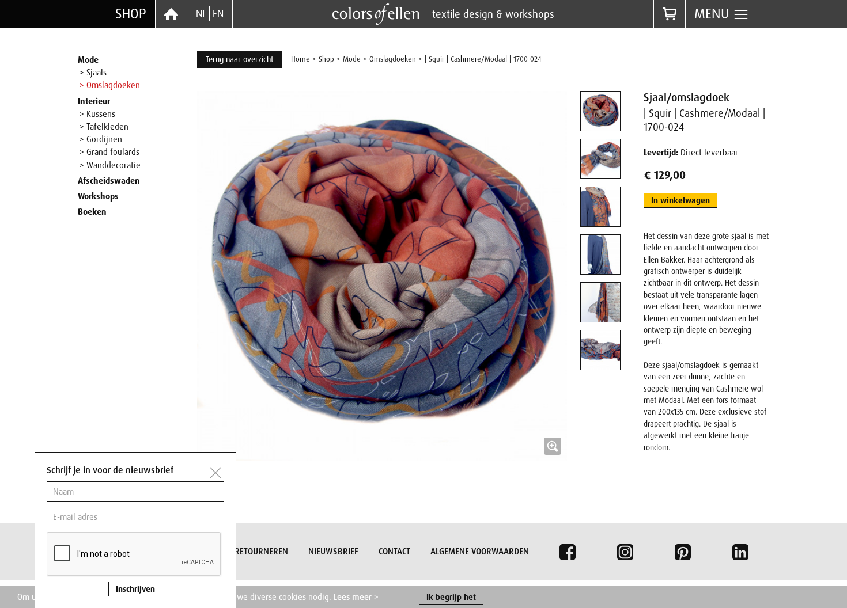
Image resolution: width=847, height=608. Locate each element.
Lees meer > (356, 597)
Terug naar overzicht (240, 59)
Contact (394, 551)
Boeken (92, 212)
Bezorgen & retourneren (237, 551)
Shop (130, 13)
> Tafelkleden (104, 126)
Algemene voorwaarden (479, 551)
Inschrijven (135, 589)
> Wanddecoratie (110, 165)
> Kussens (97, 114)
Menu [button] (713, 13)
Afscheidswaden (109, 181)
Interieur (94, 101)
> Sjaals (93, 72)
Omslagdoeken (392, 59)
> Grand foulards (109, 152)
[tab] (600, 111)
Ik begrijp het (451, 597)
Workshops (98, 196)
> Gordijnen (101, 139)
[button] (382, 276)
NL (201, 13)
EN (218, 13)
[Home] (171, 14)
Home (300, 59)
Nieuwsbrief (333, 551)
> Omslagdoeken (110, 85)
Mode (88, 60)
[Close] (215, 472)
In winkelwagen (680, 200)
